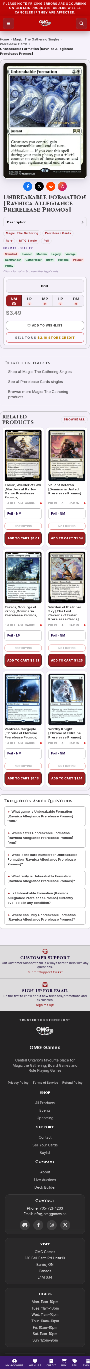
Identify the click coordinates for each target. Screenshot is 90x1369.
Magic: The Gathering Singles (36, 39)
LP (32, 301)
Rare (9, 240)
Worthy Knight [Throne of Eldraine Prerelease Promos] (64, 733)
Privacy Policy (18, 1082)
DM (78, 301)
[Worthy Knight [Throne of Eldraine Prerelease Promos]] (67, 699)
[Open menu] (8, 23)
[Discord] (25, 1225)
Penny (9, 265)
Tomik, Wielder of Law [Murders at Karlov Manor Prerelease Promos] (22, 491)
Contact (45, 1137)
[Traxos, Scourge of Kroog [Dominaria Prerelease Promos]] (23, 577)
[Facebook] (38, 1225)
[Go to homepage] (45, 23)
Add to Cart (23, 538)
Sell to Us (45, 338)
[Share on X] (39, 186)
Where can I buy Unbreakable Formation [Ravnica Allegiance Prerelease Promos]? (42, 917)
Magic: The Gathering (22, 233)
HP (63, 301)
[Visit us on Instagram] (62, 186)
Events (45, 1110)
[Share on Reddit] (50, 186)
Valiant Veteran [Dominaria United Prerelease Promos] (64, 489)
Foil (46, 240)
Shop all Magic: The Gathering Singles (40, 371)
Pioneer (27, 254)
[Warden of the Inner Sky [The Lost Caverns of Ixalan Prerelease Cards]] (67, 577)
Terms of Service (45, 1082)
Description (16, 222)
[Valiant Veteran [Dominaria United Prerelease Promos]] (67, 455)
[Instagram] (52, 1225)
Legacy (56, 254)
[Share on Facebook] (27, 186)
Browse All (74, 419)
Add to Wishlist (47, 325)
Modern (41, 254)
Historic (63, 259)
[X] (65, 1225)
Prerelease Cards (14, 44)
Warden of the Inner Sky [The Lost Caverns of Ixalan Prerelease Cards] (64, 613)
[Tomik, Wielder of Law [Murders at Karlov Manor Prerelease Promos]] (23, 455)
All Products (45, 1103)
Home (4, 39)
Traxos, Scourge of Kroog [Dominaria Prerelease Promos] (21, 611)
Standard (11, 254)
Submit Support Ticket (45, 972)
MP (47, 301)
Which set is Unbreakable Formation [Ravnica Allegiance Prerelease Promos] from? (40, 837)
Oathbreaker (34, 259)
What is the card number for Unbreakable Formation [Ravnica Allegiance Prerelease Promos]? (42, 859)
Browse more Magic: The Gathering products (38, 394)
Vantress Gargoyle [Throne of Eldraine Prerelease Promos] (21, 733)
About (45, 1172)
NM (16, 301)
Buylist (45, 1152)
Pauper (77, 259)
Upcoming (45, 1118)
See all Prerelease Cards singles (35, 381)
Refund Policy (72, 1082)
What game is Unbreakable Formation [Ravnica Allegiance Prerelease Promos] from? (40, 816)
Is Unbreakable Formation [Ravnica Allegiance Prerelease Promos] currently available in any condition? (40, 898)
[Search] (81, 23)
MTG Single (28, 240)
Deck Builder (45, 1187)
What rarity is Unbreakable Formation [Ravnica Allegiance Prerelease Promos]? (41, 878)
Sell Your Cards (45, 1145)
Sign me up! (45, 1005)
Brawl (50, 259)
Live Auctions (45, 1180)
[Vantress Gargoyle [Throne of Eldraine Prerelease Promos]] (23, 699)
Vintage (71, 254)
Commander (13, 259)
